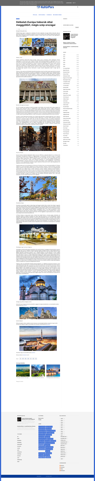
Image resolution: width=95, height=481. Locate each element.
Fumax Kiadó (65, 91)
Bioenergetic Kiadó (66, 79)
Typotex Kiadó (66, 137)
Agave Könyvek (66, 70)
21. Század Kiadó (66, 68)
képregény (19, 442)
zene (18, 457)
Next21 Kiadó (66, 126)
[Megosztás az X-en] (23, 359)
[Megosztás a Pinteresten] (36, 359)
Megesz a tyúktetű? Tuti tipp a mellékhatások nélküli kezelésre (69, 43)
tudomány (19, 453)
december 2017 (63, 436)
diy (17, 436)
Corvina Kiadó (66, 85)
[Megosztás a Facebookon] (20, 359)
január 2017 (63, 456)
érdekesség (19, 459)
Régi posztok (40, 418)
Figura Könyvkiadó (66, 89)
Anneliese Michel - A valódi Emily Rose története (70, 47)
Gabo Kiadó (65, 93)
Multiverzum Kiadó (66, 124)
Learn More (69, 2)
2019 (62, 431)
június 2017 (63, 447)
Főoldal (35, 14)
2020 (64, 54)
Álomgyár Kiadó (66, 141)
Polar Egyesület (66, 131)
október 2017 (63, 440)
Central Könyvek (66, 83)
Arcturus (62, 465)
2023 (64, 60)
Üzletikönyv (65, 145)
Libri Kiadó (65, 110)
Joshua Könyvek (66, 102)
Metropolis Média (66, 122)
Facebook (49, 14)
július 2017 (63, 445)
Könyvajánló (42, 14)
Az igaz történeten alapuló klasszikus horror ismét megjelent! (74, 36)
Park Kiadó (65, 127)
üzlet (18, 461)
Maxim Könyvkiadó (67, 118)
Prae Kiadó (65, 135)
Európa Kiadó (65, 87)
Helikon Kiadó (66, 98)
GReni (19, 29)
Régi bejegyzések (57, 14)
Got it (74, 2)
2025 (64, 64)
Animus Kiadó (65, 74)
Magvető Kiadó (66, 114)
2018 (62, 433)
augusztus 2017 (64, 443)
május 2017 (63, 449)
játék (18, 438)
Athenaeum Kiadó (66, 75)
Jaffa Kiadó (65, 100)
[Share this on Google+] (25, 359)
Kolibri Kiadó (65, 104)
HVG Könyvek (66, 97)
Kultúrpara (63, 470)
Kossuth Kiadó (66, 106)
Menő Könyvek (66, 120)
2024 (64, 62)
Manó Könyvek (66, 116)
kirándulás (19, 440)
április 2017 (63, 451)
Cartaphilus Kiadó (66, 81)
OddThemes (44, 476)
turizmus (19, 455)
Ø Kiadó (64, 143)
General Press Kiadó (67, 95)
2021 (64, 56)
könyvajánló (19, 444)
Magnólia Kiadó (66, 112)
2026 (64, 66)
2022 (64, 58)
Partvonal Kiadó (66, 129)
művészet (19, 446)
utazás (17, 18)
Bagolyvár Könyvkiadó (67, 77)
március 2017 (63, 452)
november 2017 (63, 438)
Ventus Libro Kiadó (66, 139)
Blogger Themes (55, 476)
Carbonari (62, 467)
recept (18, 448)
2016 (62, 458)
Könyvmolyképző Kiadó (67, 108)
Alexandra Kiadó (66, 72)
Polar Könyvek (66, 133)
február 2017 (63, 454)
